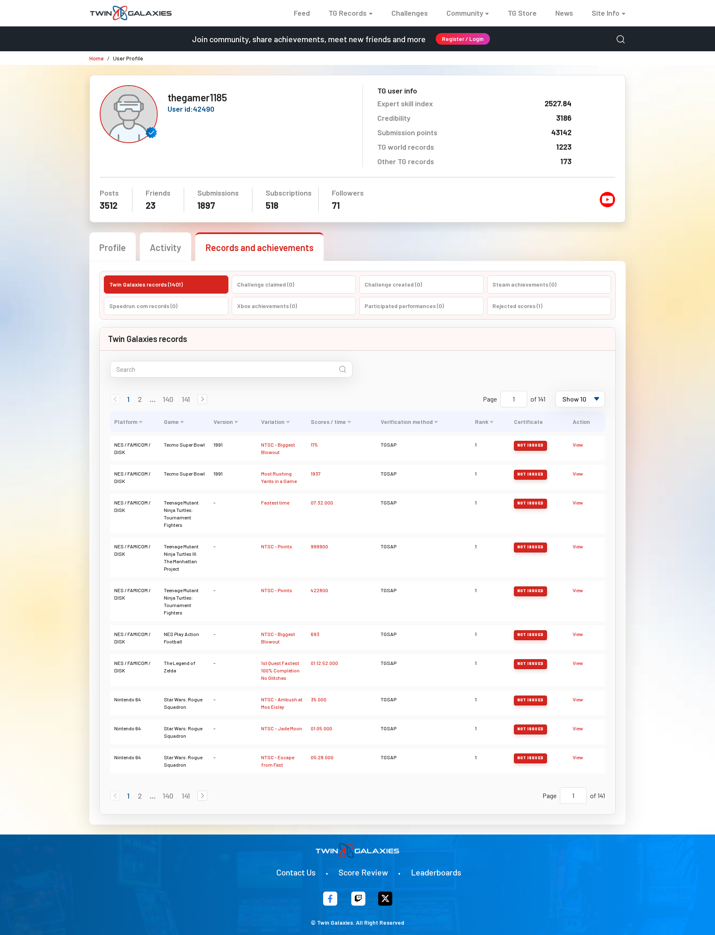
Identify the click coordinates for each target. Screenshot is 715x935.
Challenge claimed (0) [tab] (265, 284)
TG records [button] (348, 12)
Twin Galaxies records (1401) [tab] (146, 284)
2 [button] (140, 399)
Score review (363, 872)
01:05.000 (321, 728)
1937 (316, 473)
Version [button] (223, 421)
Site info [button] (605, 12)
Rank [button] (481, 421)
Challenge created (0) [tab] (393, 284)
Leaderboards (436, 872)
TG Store (522, 12)
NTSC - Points (276, 546)
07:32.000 (322, 502)
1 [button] (128, 399)
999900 (319, 546)
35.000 (318, 699)
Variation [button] (273, 421)
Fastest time (275, 502)
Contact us (296, 872)
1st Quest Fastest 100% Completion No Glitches (280, 670)
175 (314, 444)
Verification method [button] (407, 421)
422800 (319, 590)
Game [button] (171, 421)
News (564, 12)
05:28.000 (322, 757)
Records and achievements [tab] (259, 247)
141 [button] (186, 399)
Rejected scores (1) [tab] (517, 305)
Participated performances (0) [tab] (404, 305)
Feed (302, 12)
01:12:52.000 (324, 663)
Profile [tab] (112, 247)
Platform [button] (125, 421)
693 (315, 634)
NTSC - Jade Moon (281, 728)
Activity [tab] (165, 247)
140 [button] (168, 399)
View (578, 444)
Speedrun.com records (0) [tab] (143, 305)
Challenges (409, 12)
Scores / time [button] (328, 421)
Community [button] (464, 12)
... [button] (152, 399)
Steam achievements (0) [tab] (524, 284)
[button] (202, 399)
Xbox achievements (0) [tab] (267, 305)
